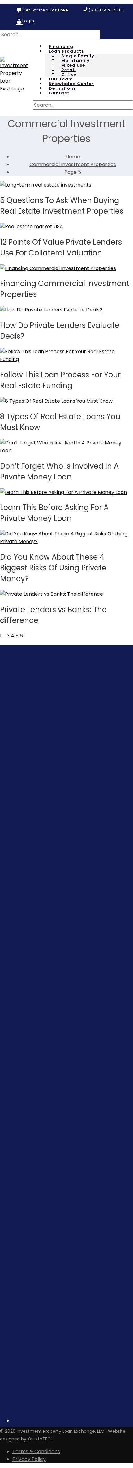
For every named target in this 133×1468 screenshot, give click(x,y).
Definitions (62, 88)
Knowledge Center (71, 84)
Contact (59, 93)
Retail (68, 70)
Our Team (61, 79)
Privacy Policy (29, 1459)
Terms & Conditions (36, 1451)
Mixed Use (73, 65)
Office (68, 74)
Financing (61, 47)
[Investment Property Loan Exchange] (16, 88)
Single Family (77, 56)
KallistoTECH (41, 1439)
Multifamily (75, 60)
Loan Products (66, 51)
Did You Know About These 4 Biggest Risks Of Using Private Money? (53, 568)
